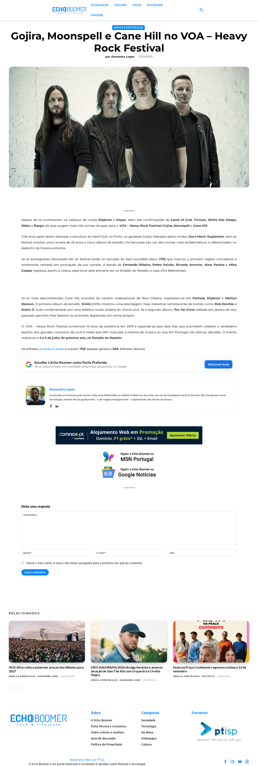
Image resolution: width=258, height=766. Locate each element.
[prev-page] (11, 687)
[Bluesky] (240, 762)
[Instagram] (233, 762)
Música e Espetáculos (128, 27)
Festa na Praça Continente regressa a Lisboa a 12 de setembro (209, 669)
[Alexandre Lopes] (35, 397)
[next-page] (17, 687)
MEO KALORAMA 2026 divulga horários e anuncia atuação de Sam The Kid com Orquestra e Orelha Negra (126, 671)
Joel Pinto (208, 676)
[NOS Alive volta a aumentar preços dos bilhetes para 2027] (47, 642)
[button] (201, 10)
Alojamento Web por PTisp (87, 759)
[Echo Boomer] (70, 10)
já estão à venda (51, 349)
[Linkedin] (56, 405)
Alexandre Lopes (122, 56)
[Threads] (247, 762)
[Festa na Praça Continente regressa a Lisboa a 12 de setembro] (211, 642)
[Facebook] (50, 405)
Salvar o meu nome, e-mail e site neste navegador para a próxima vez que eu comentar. (84, 563)
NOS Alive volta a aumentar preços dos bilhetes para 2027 (46, 669)
